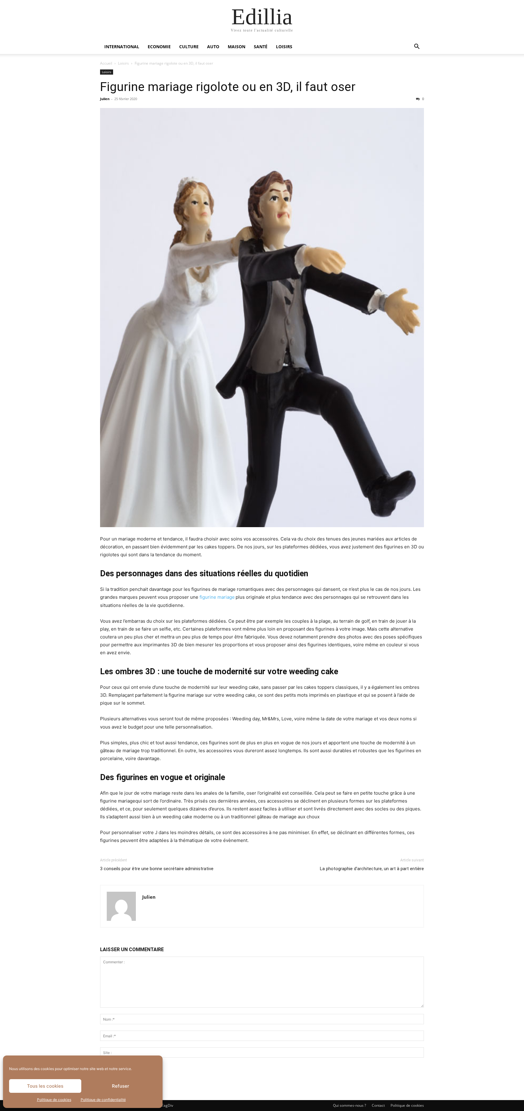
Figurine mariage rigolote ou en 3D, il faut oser (227, 86)
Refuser (120, 1086)
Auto (213, 46)
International (121, 46)
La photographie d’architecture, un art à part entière (372, 868)
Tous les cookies (45, 1086)
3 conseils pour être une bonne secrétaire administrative (156, 868)
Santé (260, 46)
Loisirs (284, 46)
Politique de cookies (54, 1099)
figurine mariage (217, 597)
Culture (189, 46)
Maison (236, 46)
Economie (159, 46)
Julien (104, 98)
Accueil (106, 63)
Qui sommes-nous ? (349, 1105)
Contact (378, 1105)
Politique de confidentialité (103, 1099)
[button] (416, 47)
